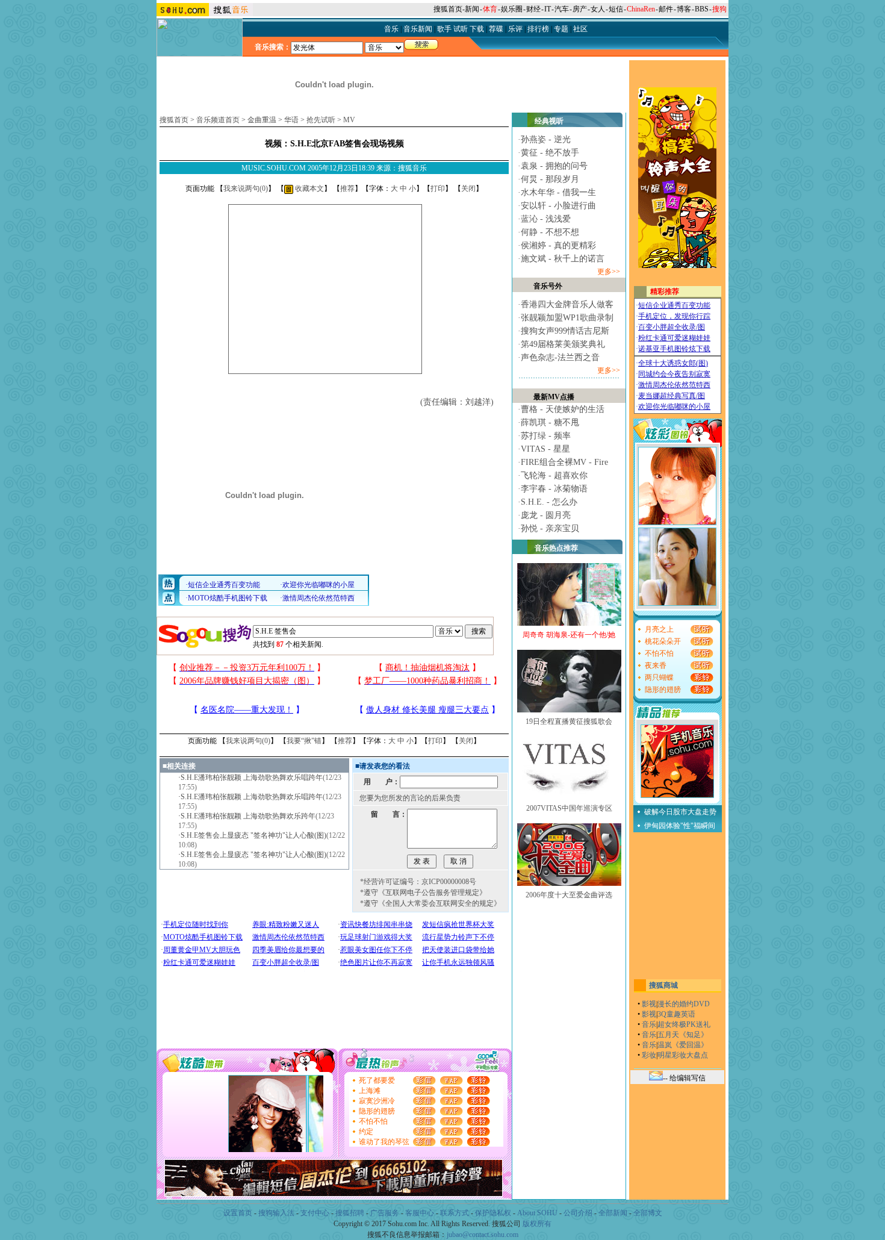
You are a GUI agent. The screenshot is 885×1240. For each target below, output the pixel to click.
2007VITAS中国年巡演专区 (569, 808)
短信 (616, 9)
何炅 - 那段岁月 (550, 179)
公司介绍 (578, 1213)
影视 (649, 1004)
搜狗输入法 (276, 1213)
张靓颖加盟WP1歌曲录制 (567, 317)
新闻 (472, 9)
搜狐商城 (663, 985)
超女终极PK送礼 (683, 1024)
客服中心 (419, 1213)
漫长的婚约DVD (683, 1004)
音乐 (649, 1024)
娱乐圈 (512, 9)
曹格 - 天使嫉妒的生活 (562, 409)
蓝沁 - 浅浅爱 (546, 218)
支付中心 (314, 1213)
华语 (291, 120)
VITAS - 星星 (545, 448)
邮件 (666, 9)
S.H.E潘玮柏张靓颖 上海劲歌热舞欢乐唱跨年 (252, 777)
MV (349, 120)
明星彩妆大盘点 (682, 1055)
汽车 (561, 9)
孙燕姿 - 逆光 (546, 139)
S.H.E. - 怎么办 (549, 501)
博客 (684, 9)
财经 (533, 9)
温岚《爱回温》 (682, 1045)
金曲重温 (261, 120)
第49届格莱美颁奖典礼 (563, 344)
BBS (702, 9)
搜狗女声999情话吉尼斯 (565, 330)
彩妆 (649, 1055)
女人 (598, 9)
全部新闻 (612, 1213)
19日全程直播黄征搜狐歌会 (569, 721)
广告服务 (384, 1213)
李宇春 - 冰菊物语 (554, 488)
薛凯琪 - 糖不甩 (550, 422)
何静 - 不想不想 (550, 232)
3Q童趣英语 (676, 1014)
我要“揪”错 (304, 741)
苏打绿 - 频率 (546, 435)
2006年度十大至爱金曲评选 (569, 895)
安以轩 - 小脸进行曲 (558, 205)
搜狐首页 (447, 9)
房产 (580, 9)
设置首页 (237, 1213)
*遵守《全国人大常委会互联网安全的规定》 (430, 903)
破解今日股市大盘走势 (680, 812)
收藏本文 (308, 188)
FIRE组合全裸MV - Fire (564, 462)
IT (547, 9)
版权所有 (537, 1224)
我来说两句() (245, 188)
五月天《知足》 (682, 1034)
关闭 (468, 188)
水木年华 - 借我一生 (558, 192)
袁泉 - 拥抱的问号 (554, 165)
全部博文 (647, 1213)
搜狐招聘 (349, 1213)
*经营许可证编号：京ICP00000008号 (418, 881)
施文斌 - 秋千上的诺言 (562, 258)
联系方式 (454, 1213)
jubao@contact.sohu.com (482, 1234)
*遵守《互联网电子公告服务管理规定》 (423, 892)
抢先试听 (320, 120)
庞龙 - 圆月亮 (546, 515)
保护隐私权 (493, 1213)
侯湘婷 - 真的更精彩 (558, 245)
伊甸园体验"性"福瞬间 (679, 825)
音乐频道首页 (218, 120)
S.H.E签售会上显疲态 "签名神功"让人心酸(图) (253, 835)
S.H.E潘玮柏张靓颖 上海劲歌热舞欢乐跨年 (248, 816)
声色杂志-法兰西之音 (560, 357)
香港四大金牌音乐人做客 (567, 304)
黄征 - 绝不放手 (550, 152)
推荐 (347, 188)
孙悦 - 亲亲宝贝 (550, 528)
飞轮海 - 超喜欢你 (554, 475)
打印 (437, 188)
